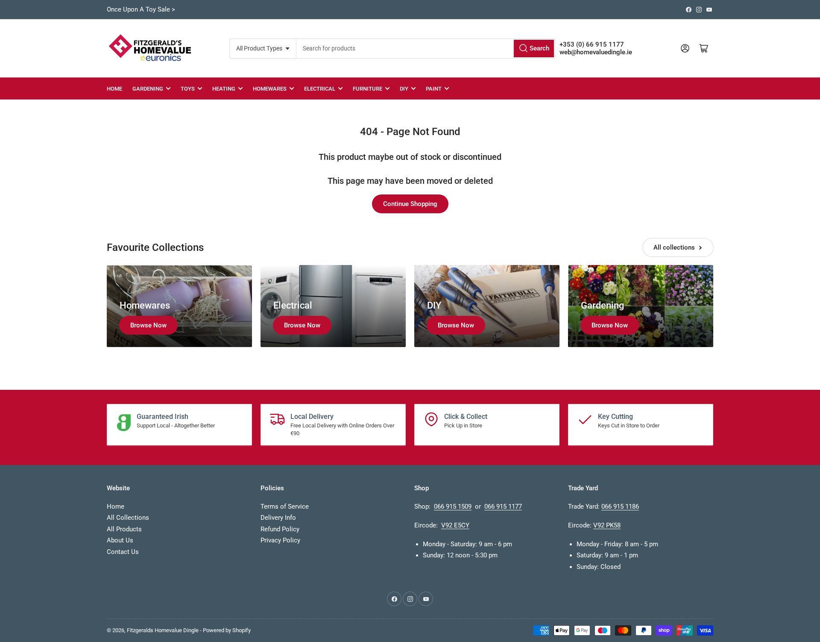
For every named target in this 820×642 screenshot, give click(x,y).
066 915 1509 (453, 506)
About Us (120, 540)
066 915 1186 (620, 506)
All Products (124, 529)
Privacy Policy (280, 540)
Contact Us (123, 552)
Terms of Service (285, 506)
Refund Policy (280, 529)
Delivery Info (278, 517)
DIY (404, 88)
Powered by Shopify (227, 630)
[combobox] (425, 48)
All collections (674, 247)
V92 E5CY (455, 525)
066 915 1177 (503, 506)
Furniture (367, 88)
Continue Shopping (410, 204)
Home (114, 88)
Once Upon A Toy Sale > (141, 9)
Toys (188, 88)
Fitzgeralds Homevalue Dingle (163, 630)
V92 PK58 (607, 525)
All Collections (128, 517)
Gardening (147, 88)
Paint (434, 88)
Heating (223, 88)
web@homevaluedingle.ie (595, 52)
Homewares (270, 88)
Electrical (319, 88)
